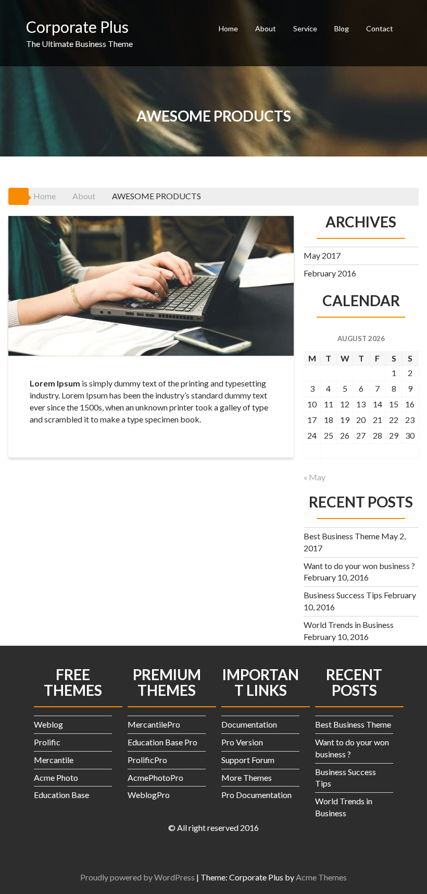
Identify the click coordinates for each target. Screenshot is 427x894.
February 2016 (330, 273)
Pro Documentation (256, 795)
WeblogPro (149, 795)
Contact (379, 28)
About (265, 28)
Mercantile (53, 760)
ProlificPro (147, 760)
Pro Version (242, 742)
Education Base (61, 795)
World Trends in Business (349, 625)
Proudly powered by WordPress (137, 877)
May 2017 (322, 255)
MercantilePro (154, 724)
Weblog (48, 724)
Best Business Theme (342, 536)
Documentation (249, 724)
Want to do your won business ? (359, 566)
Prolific (47, 742)
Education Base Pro (162, 742)
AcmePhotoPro (155, 777)
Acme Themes (321, 877)
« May (314, 477)
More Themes (246, 777)
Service (305, 28)
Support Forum (247, 760)
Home (228, 28)
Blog (341, 28)
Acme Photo (56, 777)
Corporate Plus (77, 26)
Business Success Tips (343, 595)
